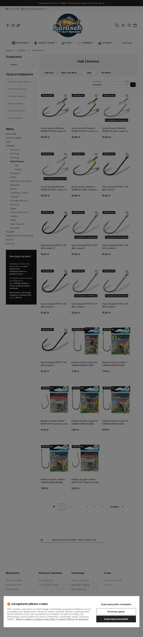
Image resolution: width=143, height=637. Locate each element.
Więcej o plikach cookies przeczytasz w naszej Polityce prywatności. (52, 619)
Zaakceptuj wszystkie (116, 619)
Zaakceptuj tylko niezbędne (116, 604)
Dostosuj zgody (116, 611)
